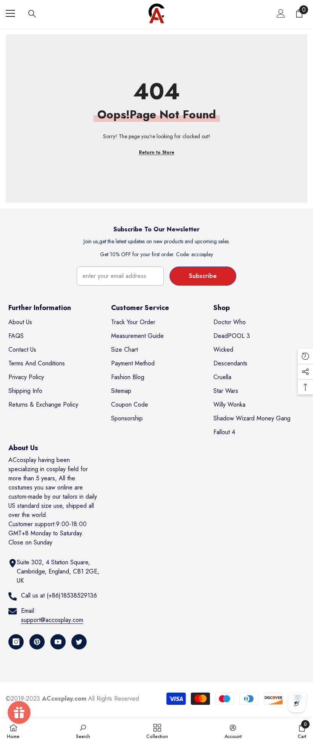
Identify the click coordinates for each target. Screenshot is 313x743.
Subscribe (203, 275)
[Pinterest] (37, 641)
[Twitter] (79, 641)
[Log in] (281, 13)
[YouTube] (58, 641)
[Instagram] (16, 641)
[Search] (32, 13)
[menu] (10, 13)
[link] (83, 730)
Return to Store (156, 152)
